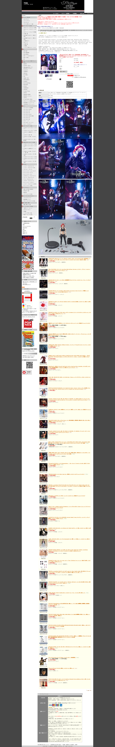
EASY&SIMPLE (26, 79)
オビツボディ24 (27, 111)
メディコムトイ (26, 187)
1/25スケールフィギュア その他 (30, 156)
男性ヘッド (25, 232)
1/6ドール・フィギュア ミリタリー (30, 30)
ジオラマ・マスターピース (29, 180)
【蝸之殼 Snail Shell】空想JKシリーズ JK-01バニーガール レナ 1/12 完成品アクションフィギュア (69, 323)
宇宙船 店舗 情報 (28, 271)
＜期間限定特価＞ (26, 223)
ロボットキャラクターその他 (29, 200)
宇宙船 (26, 3)
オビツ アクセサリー (28, 124)
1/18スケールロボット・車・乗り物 (30, 155)
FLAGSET (25, 81)
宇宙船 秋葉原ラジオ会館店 (28, 277)
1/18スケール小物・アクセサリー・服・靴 (30, 152)
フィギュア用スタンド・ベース (30, 47)
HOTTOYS (24, 164)
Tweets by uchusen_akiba (28, 350)
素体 (24, 224)
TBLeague (25, 227)
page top (89, 690)
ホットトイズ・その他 (28, 185)
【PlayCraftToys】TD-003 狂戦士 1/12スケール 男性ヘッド (61, 668)
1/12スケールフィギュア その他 (30, 130)
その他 (25, 279)
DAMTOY (25, 63)
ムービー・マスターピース (29, 166)
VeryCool (26, 69)
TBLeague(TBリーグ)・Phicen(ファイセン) (28, 68)
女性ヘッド (25, 233)
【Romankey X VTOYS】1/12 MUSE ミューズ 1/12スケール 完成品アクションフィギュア (66, 495)
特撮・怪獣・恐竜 (26, 202)
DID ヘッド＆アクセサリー (29, 55)
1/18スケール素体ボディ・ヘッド (30, 149)
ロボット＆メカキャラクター (28, 195)
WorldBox (26, 74)
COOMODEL (26, 71)
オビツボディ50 (27, 119)
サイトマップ (90, 13)
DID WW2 (25, 50)
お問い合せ (82, 13)
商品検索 (23, 15)
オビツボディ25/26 (27, 109)
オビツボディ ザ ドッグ (28, 122)
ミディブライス (27, 20)
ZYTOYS (25, 86)
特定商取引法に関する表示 (56, 744)
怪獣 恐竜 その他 (27, 204)
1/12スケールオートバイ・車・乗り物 (30, 140)
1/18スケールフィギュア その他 (30, 144)
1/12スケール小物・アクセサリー (30, 137)
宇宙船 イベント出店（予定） (29, 276)
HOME (39, 27)
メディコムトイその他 (28, 194)
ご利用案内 (74, 13)
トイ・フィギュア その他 (28, 206)
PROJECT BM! (26, 190)
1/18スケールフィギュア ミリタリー (30, 146)
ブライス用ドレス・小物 (28, 24)
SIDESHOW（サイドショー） (29, 104)
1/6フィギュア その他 (27, 25)
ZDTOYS (25, 92)
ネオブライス (26, 19)
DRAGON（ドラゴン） (28, 96)
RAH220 (25, 192)
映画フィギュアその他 (28, 214)
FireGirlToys (27, 91)
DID (23, 49)
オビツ (24, 106)
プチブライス (26, 22)
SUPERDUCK (26, 87)
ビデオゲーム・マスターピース (30, 175)
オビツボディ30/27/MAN (29, 115)
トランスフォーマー (27, 197)
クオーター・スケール (28, 169)
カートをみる (55, 13)
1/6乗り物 (26, 44)
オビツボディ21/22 (27, 114)
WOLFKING (26, 84)
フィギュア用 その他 (28, 213)
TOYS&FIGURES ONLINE (28, 4)
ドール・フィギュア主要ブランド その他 (29, 61)
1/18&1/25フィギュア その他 (29, 142)
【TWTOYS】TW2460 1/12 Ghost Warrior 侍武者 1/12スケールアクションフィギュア (66, 474)
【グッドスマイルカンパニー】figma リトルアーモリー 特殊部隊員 (62, 657)
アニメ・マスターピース (28, 179)
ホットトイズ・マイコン (28, 172)
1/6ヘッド (26, 42)
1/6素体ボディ (26, 40)
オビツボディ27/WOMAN (28, 107)
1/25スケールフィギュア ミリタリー (30, 159)
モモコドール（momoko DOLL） (30, 100)
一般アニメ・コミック (28, 208)
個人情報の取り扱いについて (43, 744)
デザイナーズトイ (27, 209)
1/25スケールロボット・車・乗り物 (30, 162)
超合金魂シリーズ (27, 199)
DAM (23, 229)
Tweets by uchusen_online (28, 316)
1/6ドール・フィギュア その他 (30, 27)
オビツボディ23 (27, 112)
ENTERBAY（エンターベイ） (29, 102)
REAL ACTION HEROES (28, 189)
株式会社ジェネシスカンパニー (29, 355)
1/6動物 (25, 45)
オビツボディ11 (27, 117)
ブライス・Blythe (26, 17)
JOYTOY (25, 97)
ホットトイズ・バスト (28, 174)
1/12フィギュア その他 (27, 125)
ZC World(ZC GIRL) (28, 99)
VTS (24, 76)
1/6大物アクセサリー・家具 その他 (30, 39)
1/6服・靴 (26, 33)
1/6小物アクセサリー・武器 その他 (30, 36)
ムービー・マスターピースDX (29, 167)
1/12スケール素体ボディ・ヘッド (30, 133)
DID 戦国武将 (26, 52)
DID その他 (26, 57)
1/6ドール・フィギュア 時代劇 (30, 32)
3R (24, 59)
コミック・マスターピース (29, 177)
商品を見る (43, 267)
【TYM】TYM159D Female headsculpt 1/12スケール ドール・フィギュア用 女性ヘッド (67, 592)
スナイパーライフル (27, 226)
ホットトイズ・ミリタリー (29, 182)
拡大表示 (50, 78)
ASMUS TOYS (26, 78)
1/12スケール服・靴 (28, 134)
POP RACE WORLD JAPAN (28, 357)
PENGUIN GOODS (27, 94)
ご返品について (77, 75)
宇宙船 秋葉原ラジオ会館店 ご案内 (70, 744)
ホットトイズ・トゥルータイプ (30, 170)
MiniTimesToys (27, 82)
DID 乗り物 (26, 54)
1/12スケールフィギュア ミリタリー (30, 128)
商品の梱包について (27, 284)
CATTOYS (25, 89)
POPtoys (25, 73)
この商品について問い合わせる (80, 77)
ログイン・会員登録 (65, 13)
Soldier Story (27, 65)
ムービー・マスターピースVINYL (30, 183)
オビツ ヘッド (26, 120)
